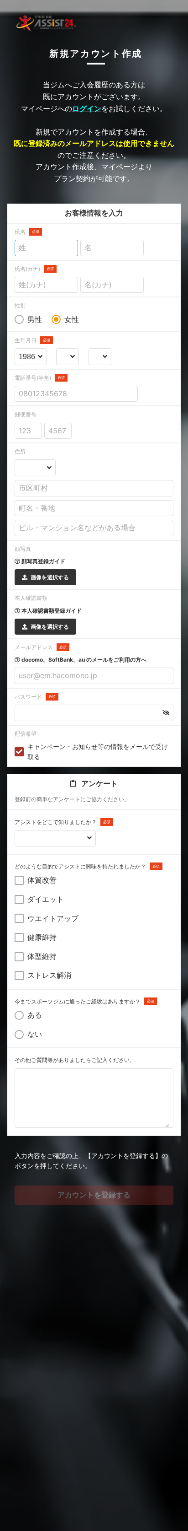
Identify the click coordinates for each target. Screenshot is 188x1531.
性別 (20, 305)
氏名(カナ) (34, 268)
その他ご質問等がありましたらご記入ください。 (75, 1060)
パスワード (35, 696)
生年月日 (32, 340)
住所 (20, 451)
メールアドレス (41, 647)
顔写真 (23, 548)
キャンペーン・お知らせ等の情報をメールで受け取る (97, 751)
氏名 (27, 231)
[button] (165, 712)
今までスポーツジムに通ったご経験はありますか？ (84, 1001)
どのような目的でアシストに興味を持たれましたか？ (87, 866)
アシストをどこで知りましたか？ (62, 822)
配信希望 (26, 733)
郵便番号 (26, 414)
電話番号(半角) (40, 377)
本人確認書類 (31, 597)
